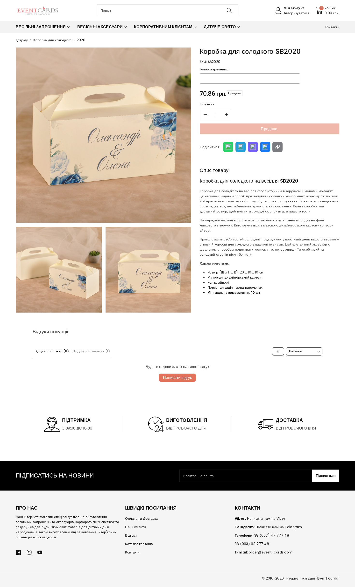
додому (22, 40)
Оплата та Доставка (141, 518)
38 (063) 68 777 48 (252, 543)
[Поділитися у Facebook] (265, 147)
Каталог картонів (139, 543)
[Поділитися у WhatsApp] (228, 147)
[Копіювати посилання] (277, 147)
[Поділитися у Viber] (253, 147)
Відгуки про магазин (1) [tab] (91, 351)
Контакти (132, 552)
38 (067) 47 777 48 (271, 535)
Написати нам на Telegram (279, 527)
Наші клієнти (135, 527)
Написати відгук (177, 377)
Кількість (207, 104)
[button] (327, 10)
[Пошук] (229, 11)
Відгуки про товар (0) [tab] (52, 351)
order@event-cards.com (270, 552)
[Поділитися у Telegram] (240, 147)
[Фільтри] (278, 351)
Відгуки (131, 535)
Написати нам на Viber (266, 518)
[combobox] (167, 11)
